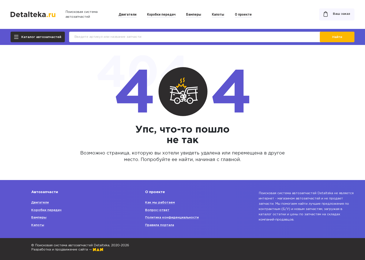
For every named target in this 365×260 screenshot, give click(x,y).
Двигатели (127, 14)
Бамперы (193, 14)
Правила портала (159, 225)
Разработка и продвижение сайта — (62, 249)
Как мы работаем (160, 202)
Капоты (218, 14)
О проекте (243, 14)
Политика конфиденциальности (172, 217)
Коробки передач (161, 14)
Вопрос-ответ (157, 210)
